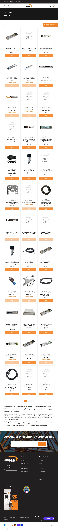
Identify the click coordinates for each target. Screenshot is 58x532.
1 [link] (25, 401)
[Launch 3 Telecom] (11, 462)
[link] (6, 1)
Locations (8, 465)
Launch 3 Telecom (44, 525)
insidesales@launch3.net (11, 469)
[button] (4, 5)
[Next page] (32, 401)
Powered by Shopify (51, 525)
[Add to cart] (12, 55)
